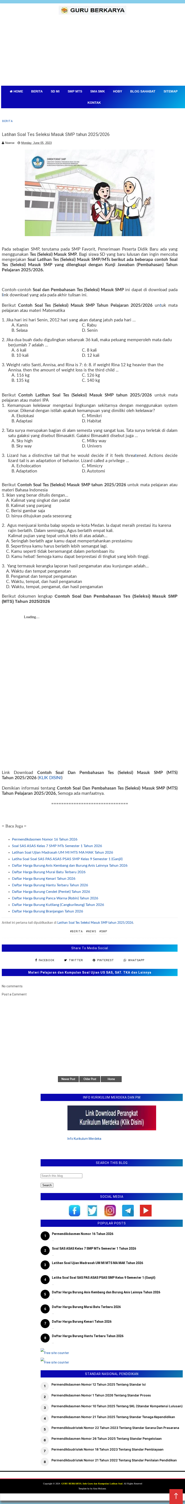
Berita (7, 121)
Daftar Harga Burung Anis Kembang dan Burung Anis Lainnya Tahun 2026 (69, 865)
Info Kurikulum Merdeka (84, 1138)
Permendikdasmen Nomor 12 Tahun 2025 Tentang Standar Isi (98, 1384)
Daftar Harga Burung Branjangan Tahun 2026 (47, 911)
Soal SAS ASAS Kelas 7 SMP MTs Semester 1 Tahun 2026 (57, 846)
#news (91, 931)
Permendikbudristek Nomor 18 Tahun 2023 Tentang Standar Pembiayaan (107, 1449)
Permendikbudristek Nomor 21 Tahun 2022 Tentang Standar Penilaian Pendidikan (114, 1460)
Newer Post (68, 1079)
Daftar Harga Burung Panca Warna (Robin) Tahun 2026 (55, 898)
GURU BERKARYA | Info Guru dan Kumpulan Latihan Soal (92, 1483)
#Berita (76, 931)
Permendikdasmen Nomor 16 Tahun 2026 (44, 839)
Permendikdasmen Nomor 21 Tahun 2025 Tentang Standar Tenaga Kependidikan (113, 1417)
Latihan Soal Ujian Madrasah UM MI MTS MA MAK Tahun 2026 (62, 852)
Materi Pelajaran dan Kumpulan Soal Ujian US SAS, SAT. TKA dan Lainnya (89, 972)
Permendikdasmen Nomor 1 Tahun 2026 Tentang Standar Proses (101, 1395)
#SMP (103, 931)
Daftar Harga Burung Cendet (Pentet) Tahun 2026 (51, 892)
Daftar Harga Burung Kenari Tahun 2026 (43, 878)
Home (111, 1079)
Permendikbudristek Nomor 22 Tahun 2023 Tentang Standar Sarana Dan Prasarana (115, 1428)
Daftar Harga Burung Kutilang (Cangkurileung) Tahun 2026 (58, 905)
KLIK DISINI (50, 778)
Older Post (89, 1079)
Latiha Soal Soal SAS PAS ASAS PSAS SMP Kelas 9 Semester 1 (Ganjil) (67, 859)
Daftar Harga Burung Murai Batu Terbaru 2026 (49, 872)
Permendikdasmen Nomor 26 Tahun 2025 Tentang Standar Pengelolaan (106, 1438)
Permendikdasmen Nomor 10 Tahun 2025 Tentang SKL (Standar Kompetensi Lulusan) (117, 1406)
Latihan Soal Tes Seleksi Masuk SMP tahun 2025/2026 (95, 922)
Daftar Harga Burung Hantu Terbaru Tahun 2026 (50, 885)
